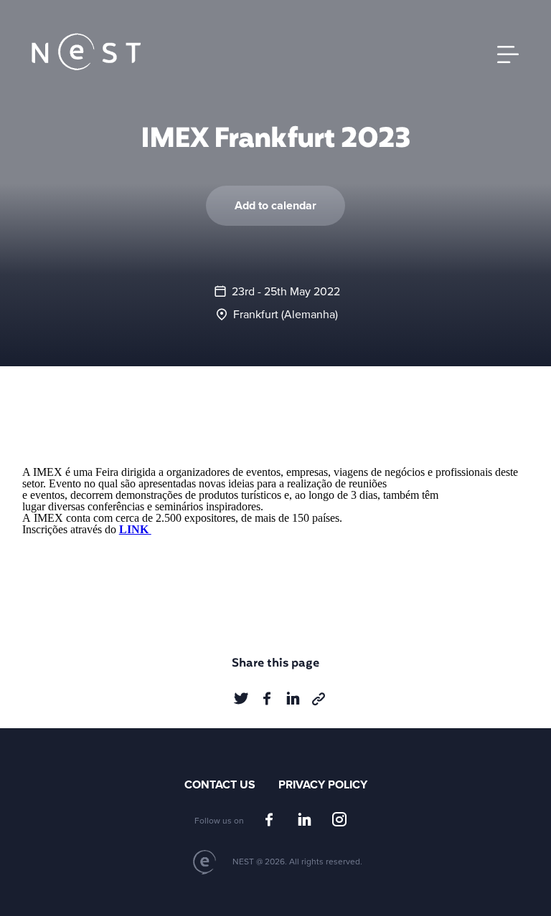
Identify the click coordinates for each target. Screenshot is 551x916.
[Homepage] (86, 53)
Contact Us (219, 785)
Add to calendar (275, 206)
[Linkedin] (304, 820)
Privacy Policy (322, 785)
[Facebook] (269, 820)
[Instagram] (339, 820)
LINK (135, 529)
